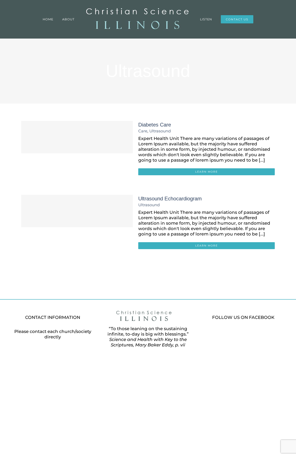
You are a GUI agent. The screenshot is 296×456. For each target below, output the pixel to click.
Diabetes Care (154, 125)
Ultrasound (160, 131)
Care (142, 131)
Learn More (206, 171)
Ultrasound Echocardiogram (170, 198)
